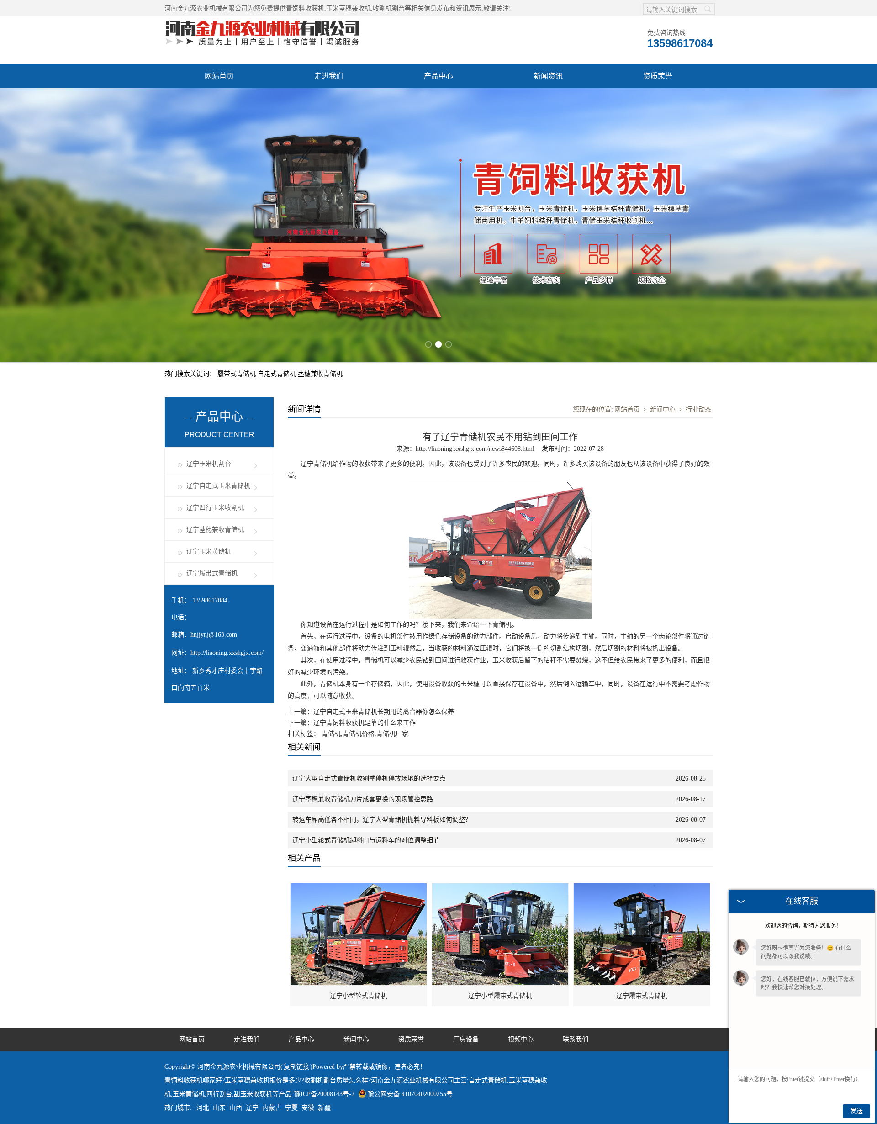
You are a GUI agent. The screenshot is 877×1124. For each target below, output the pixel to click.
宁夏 (291, 1107)
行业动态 (698, 409)
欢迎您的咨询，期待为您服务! (801, 926)
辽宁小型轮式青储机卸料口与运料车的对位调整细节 (365, 840)
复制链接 (296, 1066)
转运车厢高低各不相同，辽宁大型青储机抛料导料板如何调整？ (381, 819)
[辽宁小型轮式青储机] (359, 888)
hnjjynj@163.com (213, 634)
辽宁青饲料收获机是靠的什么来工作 (364, 722)
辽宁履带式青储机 (212, 573)
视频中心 (521, 1039)
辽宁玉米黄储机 (208, 551)
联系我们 (575, 1039)
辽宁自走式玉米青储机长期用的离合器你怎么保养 (383, 711)
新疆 (324, 1107)
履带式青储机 (237, 373)
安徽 (307, 1107)
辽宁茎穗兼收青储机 (215, 529)
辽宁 (252, 1107)
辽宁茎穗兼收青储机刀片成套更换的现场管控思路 (362, 799)
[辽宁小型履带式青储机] (500, 888)
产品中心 (438, 76)
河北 (202, 1107)
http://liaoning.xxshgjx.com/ (227, 652)
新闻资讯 (548, 76)
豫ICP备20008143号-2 (324, 1094)
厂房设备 (466, 1039)
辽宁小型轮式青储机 (358, 995)
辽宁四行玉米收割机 (215, 507)
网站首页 (219, 76)
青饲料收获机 (305, 8)
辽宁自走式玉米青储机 (218, 485)
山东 (219, 1107)
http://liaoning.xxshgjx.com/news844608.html (475, 448)
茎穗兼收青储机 (320, 373)
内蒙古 (271, 1107)
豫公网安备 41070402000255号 (410, 1094)
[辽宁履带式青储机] (642, 888)
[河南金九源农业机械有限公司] (262, 21)
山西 (235, 1107)
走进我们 (328, 76)
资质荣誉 (657, 76)
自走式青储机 (278, 373)
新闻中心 (663, 409)
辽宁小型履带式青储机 (500, 995)
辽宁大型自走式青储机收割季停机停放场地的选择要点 (369, 778)
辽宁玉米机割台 (208, 463)
